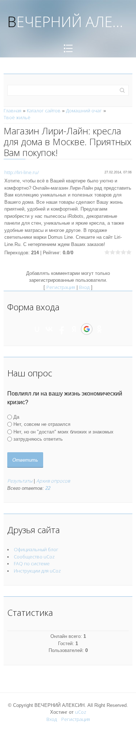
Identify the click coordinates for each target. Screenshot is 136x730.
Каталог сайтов (44, 110)
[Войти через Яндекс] (74, 329)
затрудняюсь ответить (38, 439)
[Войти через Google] (86, 329)
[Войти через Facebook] (61, 329)
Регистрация (60, 287)
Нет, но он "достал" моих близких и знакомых (63, 431)
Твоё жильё (17, 117)
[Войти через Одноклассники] (99, 329)
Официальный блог (36, 549)
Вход (84, 287)
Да (16, 417)
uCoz (80, 712)
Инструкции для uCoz (37, 570)
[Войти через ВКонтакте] (49, 329)
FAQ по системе (32, 563)
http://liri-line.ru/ (21, 172)
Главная (12, 110)
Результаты (19, 481)
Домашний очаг (84, 110)
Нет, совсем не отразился (41, 424)
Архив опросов (53, 481)
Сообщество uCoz (34, 556)
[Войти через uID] (37, 329)
